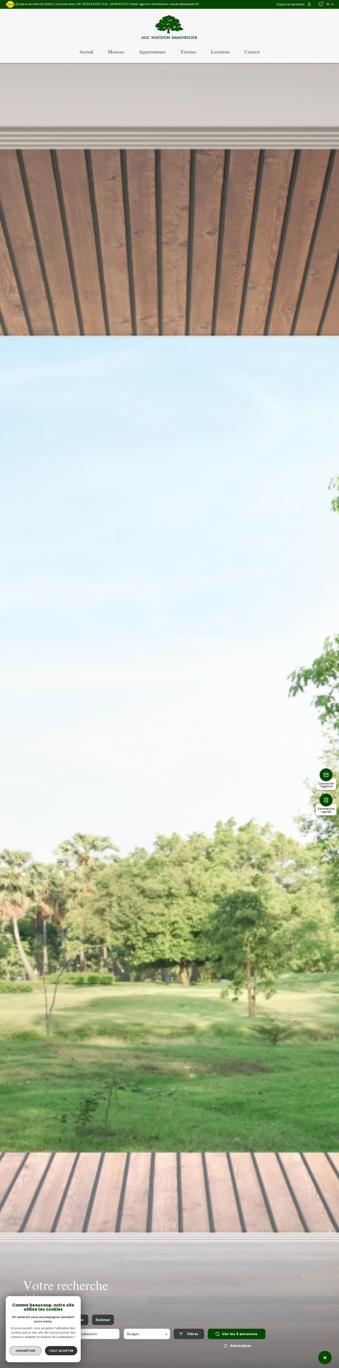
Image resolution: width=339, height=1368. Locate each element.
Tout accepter (61, 1351)
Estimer (103, 1319)
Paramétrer (25, 1351)
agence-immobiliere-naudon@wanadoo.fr (169, 4)
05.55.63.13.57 (91, 4)
